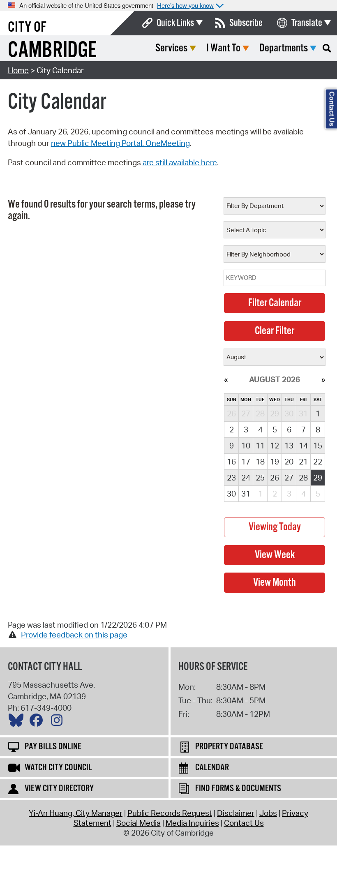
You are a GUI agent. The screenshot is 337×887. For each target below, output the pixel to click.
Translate (306, 23)
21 (303, 462)
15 (317, 445)
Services (171, 48)
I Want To (223, 48)
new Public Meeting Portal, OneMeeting (120, 143)
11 (260, 445)
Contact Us (244, 823)
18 (260, 462)
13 (288, 445)
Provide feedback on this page (74, 635)
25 (260, 478)
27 (288, 478)
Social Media (138, 823)
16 (231, 462)
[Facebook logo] (38, 722)
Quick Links (175, 23)
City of (27, 27)
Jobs (268, 813)
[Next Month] (323, 379)
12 (274, 445)
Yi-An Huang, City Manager (75, 813)
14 (303, 445)
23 (231, 478)
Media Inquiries (192, 823)
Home (18, 70)
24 (245, 478)
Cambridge (52, 51)
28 (303, 478)
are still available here (180, 162)
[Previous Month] (226, 379)
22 (317, 462)
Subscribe (246, 23)
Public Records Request (169, 813)
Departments (283, 48)
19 (274, 462)
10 (245, 445)
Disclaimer (235, 813)
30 (231, 494)
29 (317, 478)
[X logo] (18, 722)
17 (245, 462)
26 (274, 478)
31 (245, 494)
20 (288, 462)
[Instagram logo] (58, 722)
